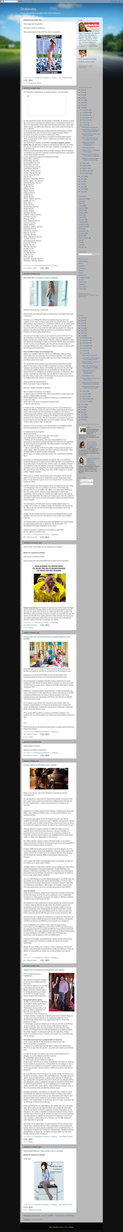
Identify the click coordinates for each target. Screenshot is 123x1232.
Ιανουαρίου (86, 173)
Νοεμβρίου (85, 112)
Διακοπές (81, 208)
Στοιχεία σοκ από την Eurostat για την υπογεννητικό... (88, 143)
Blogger (71, 1227)
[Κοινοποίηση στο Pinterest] (32, 80)
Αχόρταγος (82, 284)
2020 (82, 102)
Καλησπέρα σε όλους (32, 746)
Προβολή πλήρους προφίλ (87, 61)
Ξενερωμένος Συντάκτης (88, 59)
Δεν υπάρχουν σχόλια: (65, 77)
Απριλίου (85, 165)
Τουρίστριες (82, 226)
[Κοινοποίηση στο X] (28, 80)
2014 (82, 184)
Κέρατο (81, 217)
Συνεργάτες (82, 224)
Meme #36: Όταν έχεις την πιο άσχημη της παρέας (43, 547)
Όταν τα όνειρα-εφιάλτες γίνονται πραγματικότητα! (92, 443)
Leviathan (82, 266)
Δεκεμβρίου (86, 110)
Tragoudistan (83, 282)
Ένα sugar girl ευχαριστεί (33, 24)
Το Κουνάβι (82, 289)
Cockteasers (82, 231)
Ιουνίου (84, 125)
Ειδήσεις (81, 210)
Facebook (82, 233)
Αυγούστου (86, 120)
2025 (82, 90)
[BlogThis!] (26, 80)
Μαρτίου (85, 168)
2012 (82, 189)
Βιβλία (80, 203)
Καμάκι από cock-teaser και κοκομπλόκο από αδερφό (44, 970)
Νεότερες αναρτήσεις (32, 1216)
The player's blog (84, 277)
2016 (82, 179)
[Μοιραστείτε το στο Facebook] (30, 80)
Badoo (89, 427)
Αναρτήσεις (84, 480)
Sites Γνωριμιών (84, 238)
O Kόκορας (82, 268)
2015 (82, 181)
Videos (81, 245)
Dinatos (81, 263)
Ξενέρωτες (28, 9)
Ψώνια (81, 229)
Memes (39, 83)
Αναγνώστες (32, 83)
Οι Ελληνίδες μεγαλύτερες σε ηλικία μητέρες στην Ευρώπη (46, 92)
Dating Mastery (83, 261)
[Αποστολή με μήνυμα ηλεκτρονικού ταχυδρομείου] (24, 80)
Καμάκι (31, 1141)
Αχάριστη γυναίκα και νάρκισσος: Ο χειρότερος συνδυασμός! (93, 461)
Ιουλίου (84, 122)
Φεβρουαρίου (86, 171)
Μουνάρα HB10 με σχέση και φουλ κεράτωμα (41, 278)
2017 (82, 176)
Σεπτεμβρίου (86, 117)
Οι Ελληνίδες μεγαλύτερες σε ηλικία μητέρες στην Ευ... (90, 130)
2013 (82, 186)
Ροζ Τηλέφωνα (83, 286)
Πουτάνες (82, 222)
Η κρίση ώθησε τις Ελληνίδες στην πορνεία (40, 765)
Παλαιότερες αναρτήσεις (64, 1216)
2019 (82, 105)
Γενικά (31, 737)
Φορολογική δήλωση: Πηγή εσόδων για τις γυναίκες (43, 1151)
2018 (82, 107)
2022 (82, 97)
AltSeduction (82, 275)
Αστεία (81, 201)
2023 (82, 95)
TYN (80, 242)
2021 (82, 100)
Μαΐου (84, 163)
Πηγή (25, 723)
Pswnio (81, 273)
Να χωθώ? (82, 219)
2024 (82, 92)
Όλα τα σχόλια (85, 483)
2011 (82, 191)
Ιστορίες (81, 212)
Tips (80, 240)
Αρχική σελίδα (47, 1216)
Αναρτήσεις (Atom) (37, 1219)
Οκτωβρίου (86, 115)
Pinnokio (81, 270)
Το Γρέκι (81, 280)
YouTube (81, 247)
